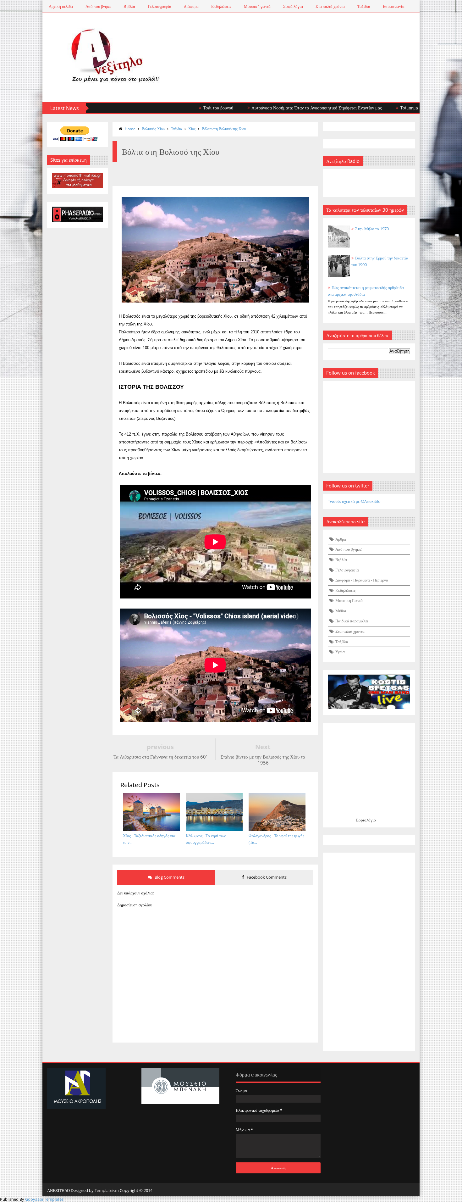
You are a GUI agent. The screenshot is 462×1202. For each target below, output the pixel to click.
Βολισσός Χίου (153, 128)
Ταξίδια (363, 6)
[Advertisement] (369, 951)
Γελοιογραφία (159, 6)
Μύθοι (340, 611)
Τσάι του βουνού (180, 108)
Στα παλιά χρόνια (330, 6)
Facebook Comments (266, 877)
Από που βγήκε (98, 6)
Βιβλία (129, 6)
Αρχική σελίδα (61, 6)
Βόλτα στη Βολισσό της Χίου (224, 128)
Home (130, 128)
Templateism (107, 1190)
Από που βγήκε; (348, 549)
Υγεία (340, 651)
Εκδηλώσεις (221, 6)
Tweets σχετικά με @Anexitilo (354, 501)
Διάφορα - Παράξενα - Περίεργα (361, 580)
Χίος (191, 128)
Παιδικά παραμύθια (351, 621)
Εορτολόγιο (366, 820)
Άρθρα (340, 539)
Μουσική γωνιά (257, 6)
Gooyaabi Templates (44, 1199)
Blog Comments (169, 877)
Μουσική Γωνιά (349, 600)
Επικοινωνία (393, 6)
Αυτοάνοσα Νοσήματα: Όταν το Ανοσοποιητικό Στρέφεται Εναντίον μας (279, 108)
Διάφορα (191, 6)
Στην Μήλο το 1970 (372, 228)
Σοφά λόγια (293, 6)
